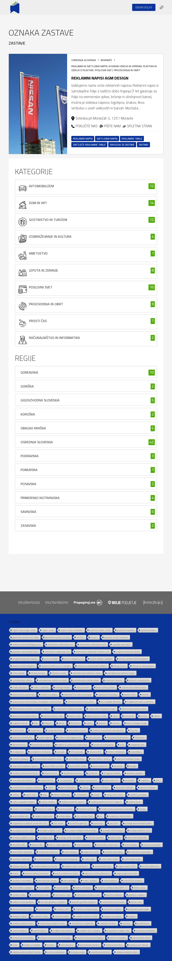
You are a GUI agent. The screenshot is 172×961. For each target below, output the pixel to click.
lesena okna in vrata (96, 715)
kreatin (97, 794)
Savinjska (28, 511)
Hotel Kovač (18, 730)
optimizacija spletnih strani (52, 923)
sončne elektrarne (150, 866)
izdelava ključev (20, 866)
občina (16, 794)
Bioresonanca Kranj (41, 744)
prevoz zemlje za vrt (73, 658)
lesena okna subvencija (23, 694)
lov (100, 816)
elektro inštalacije (116, 751)
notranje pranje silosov (117, 737)
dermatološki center (47, 880)
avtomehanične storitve (113, 901)
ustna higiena (45, 737)
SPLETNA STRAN (139, 126)
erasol (15, 873)
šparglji (132, 766)
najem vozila (48, 630)
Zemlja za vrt (119, 665)
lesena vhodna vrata (52, 715)
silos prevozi (94, 737)
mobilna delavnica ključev (45, 866)
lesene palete (62, 887)
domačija (118, 766)
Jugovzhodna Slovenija (40, 400)
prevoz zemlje (50, 658)
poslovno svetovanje (103, 744)
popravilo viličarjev (124, 787)
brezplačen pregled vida (118, 930)
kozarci (94, 637)
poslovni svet (104, 70)
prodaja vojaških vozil (50, 830)
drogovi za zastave (122, 144)
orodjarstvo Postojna (40, 751)
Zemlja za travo (38, 673)
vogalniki (145, 780)
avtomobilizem (41, 186)
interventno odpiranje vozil (60, 644)
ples (45, 794)
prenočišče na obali (54, 766)
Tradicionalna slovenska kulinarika (117, 808)
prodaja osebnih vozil (140, 830)
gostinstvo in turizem (48, 219)
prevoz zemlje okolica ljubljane (133, 658)
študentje (93, 773)
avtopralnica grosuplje (138, 909)
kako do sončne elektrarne (97, 873)
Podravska (30, 456)
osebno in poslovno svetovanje (72, 744)
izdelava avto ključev (138, 944)
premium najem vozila (100, 630)
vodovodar (89, 858)
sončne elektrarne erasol (36, 873)
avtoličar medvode (21, 858)
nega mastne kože (126, 866)
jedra (158, 780)
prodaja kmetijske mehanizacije (81, 830)
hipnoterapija (70, 851)
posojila (60, 751)
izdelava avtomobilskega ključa (27, 644)
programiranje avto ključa (127, 651)
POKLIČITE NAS (87, 126)
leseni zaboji (139, 887)
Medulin (48, 723)
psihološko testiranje (22, 851)
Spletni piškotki (56, 602)
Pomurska (29, 470)
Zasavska (28, 525)
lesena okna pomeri (105, 687)
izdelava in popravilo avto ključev (108, 730)
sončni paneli (66, 808)
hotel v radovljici (41, 687)
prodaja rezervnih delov (70, 837)
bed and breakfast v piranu (25, 766)
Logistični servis (20, 723)
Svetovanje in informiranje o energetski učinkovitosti (37, 701)
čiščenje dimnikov (114, 944)
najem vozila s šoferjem (72, 630)
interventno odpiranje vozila (93, 644)
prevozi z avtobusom (139, 680)
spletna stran (135, 801)
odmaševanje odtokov (23, 780)
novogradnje (66, 780)
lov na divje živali (85, 816)
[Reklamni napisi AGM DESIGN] (38, 104)
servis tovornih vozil (22, 909)
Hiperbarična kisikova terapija (77, 694)
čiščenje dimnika (95, 837)
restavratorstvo (55, 730)
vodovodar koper (132, 858)
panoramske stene (141, 937)
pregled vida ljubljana (63, 930)
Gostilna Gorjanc (86, 808)
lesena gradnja (83, 844)
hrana (142, 808)
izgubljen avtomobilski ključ (25, 651)
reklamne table (132, 138)
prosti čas (38, 321)
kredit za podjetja (32, 944)
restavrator (36, 730)
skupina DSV (95, 751)
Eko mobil (58, 823)
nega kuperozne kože (127, 873)
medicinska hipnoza (48, 851)
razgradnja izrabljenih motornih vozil (30, 823)
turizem (50, 944)
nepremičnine (46, 780)
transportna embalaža (23, 937)
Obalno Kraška (33, 428)
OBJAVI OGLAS (143, 7)
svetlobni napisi (107, 138)
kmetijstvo (38, 253)
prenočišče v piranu (100, 758)
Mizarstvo (140, 737)
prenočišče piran (76, 758)
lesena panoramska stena (134, 708)
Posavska (28, 484)
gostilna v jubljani (137, 894)
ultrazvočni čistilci (115, 794)
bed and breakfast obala (128, 758)
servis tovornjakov (112, 909)
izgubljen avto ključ (121, 644)
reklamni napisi (83, 138)
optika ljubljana (19, 930)
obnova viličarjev (148, 787)
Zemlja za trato (59, 673)
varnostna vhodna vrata (88, 894)
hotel (15, 944)
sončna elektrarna (55, 951)
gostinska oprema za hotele (25, 637)
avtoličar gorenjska (113, 851)
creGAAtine (81, 794)
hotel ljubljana (110, 880)
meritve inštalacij (20, 758)
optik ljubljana (39, 930)
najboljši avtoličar (108, 923)
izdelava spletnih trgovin (73, 801)
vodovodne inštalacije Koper (102, 708)
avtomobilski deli (20, 816)
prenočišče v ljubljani (22, 887)
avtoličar (126, 923)
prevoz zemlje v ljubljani (101, 658)
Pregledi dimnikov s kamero (140, 701)
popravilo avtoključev (22, 737)
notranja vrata (77, 951)
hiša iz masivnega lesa (59, 844)
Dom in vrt (38, 203)
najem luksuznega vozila (24, 630)
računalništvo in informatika (54, 337)
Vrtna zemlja (18, 673)
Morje (61, 723)
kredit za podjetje (49, 694)
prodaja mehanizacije (113, 830)
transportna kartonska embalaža (55, 937)
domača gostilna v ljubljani (52, 901)
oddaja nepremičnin (88, 780)
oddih (89, 723)
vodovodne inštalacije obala (69, 708)
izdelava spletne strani (23, 923)
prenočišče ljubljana (133, 880)
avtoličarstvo (143, 923)
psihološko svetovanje (107, 844)
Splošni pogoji (29, 602)
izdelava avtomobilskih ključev (26, 951)
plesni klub (31, 794)
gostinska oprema (125, 630)
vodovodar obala (109, 858)
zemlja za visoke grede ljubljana (92, 665)
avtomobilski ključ (103, 866)
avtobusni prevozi (114, 680)
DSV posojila (77, 751)
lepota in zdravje (43, 270)
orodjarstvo (18, 751)
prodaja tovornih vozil (23, 830)
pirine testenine (100, 766)
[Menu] (161, 7)
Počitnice (75, 723)
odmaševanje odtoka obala (86, 680)
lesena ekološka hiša (137, 837)
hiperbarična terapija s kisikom (27, 787)
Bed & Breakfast (67, 787)
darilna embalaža (118, 937)
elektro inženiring (61, 794)
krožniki (80, 637)
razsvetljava (136, 751)
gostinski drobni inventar (116, 637)
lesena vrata (74, 715)
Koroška (28, 414)
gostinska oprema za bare (57, 637)
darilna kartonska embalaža (90, 937)
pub (122, 744)
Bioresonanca (19, 744)
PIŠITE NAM (112, 126)
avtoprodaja (64, 816)
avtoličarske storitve (100, 951)
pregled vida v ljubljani (89, 930)
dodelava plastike (135, 773)
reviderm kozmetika (22, 880)
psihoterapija (131, 844)
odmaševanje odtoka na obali (52, 680)
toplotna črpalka (45, 808)
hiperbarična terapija (107, 694)
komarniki (129, 715)
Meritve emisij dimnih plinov (81, 701)
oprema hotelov (148, 630)
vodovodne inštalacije (67, 858)
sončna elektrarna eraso (66, 873)
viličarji (85, 787)
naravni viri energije (22, 808)
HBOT (50, 787)
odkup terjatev (48, 801)
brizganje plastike (112, 773)
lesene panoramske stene (24, 715)
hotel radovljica (20, 687)
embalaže (129, 780)
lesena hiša (115, 837)
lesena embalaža (83, 887)
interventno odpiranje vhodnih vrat (92, 651)
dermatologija (70, 880)
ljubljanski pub (137, 744)
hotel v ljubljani (90, 880)
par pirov (114, 823)
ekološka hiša (19, 844)
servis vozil (136, 901)
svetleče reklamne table (89, 144)
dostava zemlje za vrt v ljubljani (56, 665)
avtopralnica (44, 909)
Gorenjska (29, 372)
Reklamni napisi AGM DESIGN (99, 78)
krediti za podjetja (138, 794)
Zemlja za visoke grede (143, 665)
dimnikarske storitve (89, 944)
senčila (144, 715)
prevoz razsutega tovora (70, 737)
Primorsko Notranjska (40, 498)
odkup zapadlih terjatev (23, 801)
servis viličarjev (102, 787)
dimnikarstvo (67, 944)
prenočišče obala (78, 766)
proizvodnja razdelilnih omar (48, 758)
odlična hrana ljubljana (23, 901)
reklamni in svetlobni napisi (89, 66)
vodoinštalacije (43, 858)
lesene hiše (37, 844)
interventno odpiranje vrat (57, 651)
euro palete (44, 887)
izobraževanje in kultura (50, 236)
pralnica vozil (63, 909)
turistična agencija (78, 823)
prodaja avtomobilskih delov (138, 823)
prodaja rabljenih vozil (23, 837)
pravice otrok (50, 773)
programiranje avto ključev (25, 658)
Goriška (27, 386)
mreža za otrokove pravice (25, 773)
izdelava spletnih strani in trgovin (106, 801)
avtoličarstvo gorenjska (140, 851)
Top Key (134, 730)
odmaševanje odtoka (22, 680)
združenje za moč (77, 730)
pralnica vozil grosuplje (86, 909)
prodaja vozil (46, 837)
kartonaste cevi (111, 780)
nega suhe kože (90, 851)
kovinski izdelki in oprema (125, 66)
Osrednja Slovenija (83, 60)
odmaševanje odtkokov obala (86, 673)
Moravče (106, 60)
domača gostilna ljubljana (83, 901)
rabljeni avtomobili (43, 816)
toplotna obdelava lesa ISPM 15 (112, 887)
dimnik (145, 694)
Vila (35, 723)
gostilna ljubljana (114, 894)
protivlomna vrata (40, 894)
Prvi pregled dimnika (110, 701)
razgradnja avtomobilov (120, 816)
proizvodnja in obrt (127, 70)
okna (115, 715)
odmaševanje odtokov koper (120, 673)
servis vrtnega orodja (136, 723)
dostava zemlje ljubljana (24, 665)
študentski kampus (73, 773)
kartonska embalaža (145, 930)
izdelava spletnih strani (127, 951)
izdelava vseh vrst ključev (76, 866)
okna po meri (83, 687)
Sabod (157, 715)
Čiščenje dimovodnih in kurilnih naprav (31, 708)
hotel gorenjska (63, 687)
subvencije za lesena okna (134, 687)
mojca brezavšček (152, 844)
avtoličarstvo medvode (82, 923)
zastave (143, 144)
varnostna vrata (62, 894)
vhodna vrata (19, 894)
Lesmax (116, 723)
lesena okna (129, 694)
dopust (102, 723)
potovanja (98, 823)
